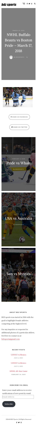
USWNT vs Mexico (18, 355)
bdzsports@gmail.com (10, 339)
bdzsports (20, 57)
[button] (18, 97)
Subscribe (9, 404)
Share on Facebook (20, 117)
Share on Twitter (20, 127)
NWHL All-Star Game (18, 371)
